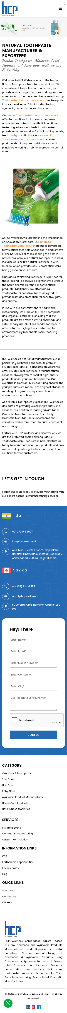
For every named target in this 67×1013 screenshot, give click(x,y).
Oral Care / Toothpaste (16, 773)
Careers (7, 902)
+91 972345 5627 (22, 531)
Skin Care (8, 779)
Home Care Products (15, 803)
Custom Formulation (15, 839)
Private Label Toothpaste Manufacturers (34, 371)
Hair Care (8, 785)
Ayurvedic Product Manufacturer (22, 797)
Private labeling (11, 827)
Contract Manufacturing (32, 383)
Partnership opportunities (18, 862)
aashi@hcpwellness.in (25, 596)
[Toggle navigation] (60, 8)
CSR (4, 856)
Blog (4, 874)
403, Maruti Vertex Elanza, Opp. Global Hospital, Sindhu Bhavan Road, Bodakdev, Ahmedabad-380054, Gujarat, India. (37, 554)
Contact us (9, 896)
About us (7, 890)
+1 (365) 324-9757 (23, 586)
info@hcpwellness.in (24, 541)
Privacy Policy (10, 868)
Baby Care (8, 791)
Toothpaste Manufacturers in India (24, 100)
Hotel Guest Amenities (16, 809)
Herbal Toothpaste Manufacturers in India (33, 115)
